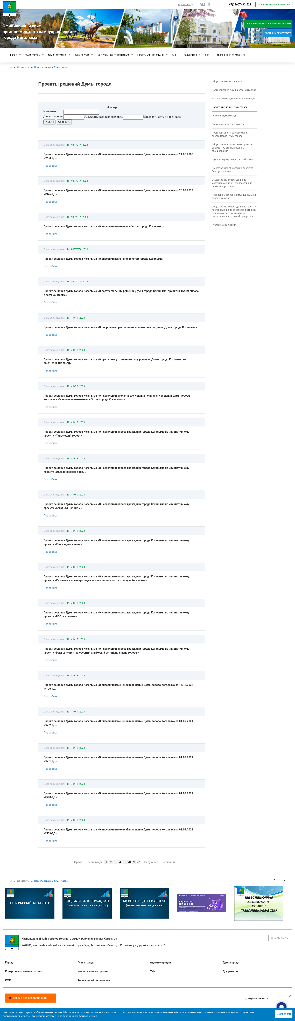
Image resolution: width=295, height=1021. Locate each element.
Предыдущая (94, 862)
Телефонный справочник (231, 55)
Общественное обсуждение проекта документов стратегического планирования (232, 147)
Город (13, 55)
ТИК (174, 55)
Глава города (32, 55)
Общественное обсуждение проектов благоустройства (232, 170)
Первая (77, 862)
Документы (190, 55)
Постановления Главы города (228, 124)
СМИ (207, 55)
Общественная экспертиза (227, 81)
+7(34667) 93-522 (240, 4)
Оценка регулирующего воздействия (232, 159)
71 (133, 862)
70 (129, 862)
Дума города (81, 55)
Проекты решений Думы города (230, 107)
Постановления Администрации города (234, 90)
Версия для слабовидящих (30, 997)
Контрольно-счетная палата (113, 55)
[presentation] (275, 879)
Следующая (150, 862)
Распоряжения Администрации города (233, 98)
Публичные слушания (224, 224)
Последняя (168, 862)
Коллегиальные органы (150, 55)
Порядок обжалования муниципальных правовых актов (234, 196)
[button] (281, 1007)
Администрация (57, 55)
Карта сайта (281, 938)
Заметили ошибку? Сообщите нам (274, 4)
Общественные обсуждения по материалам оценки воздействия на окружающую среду (232, 183)
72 (138, 862)
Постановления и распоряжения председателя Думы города (230, 134)
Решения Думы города (224, 115)
